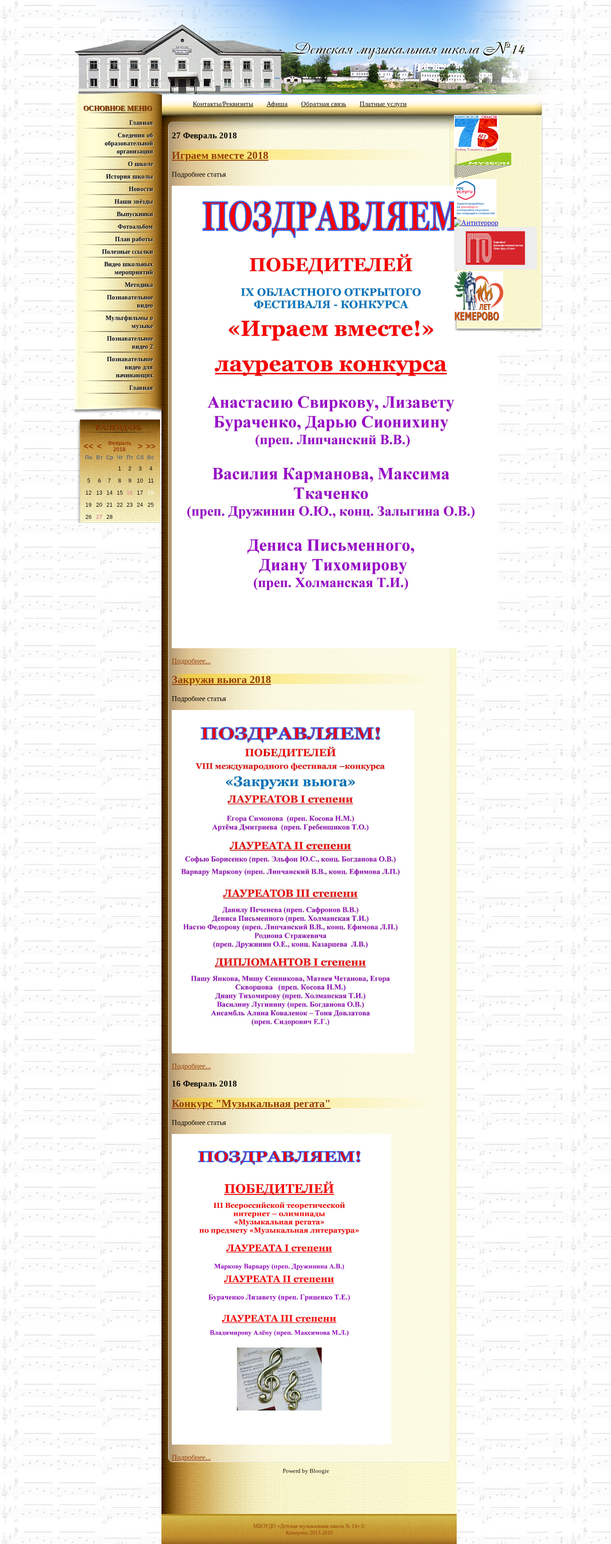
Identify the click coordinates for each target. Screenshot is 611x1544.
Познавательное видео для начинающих (130, 367)
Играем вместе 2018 (220, 155)
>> (151, 446)
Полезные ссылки (127, 251)
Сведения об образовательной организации (129, 143)
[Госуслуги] (475, 214)
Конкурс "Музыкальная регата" (251, 1103)
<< (88, 446)
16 (130, 493)
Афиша (277, 103)
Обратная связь (323, 103)
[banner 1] (482, 175)
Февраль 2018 (120, 446)
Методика (139, 285)
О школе (140, 164)
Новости (141, 189)
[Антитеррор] (476, 223)
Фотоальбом (135, 226)
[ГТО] (495, 267)
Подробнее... (191, 661)
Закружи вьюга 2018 (221, 679)
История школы (129, 176)
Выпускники (135, 214)
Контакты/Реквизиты (223, 103)
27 (99, 517)
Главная (141, 123)
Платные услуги (383, 103)
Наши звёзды (134, 201)
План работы (134, 239)
